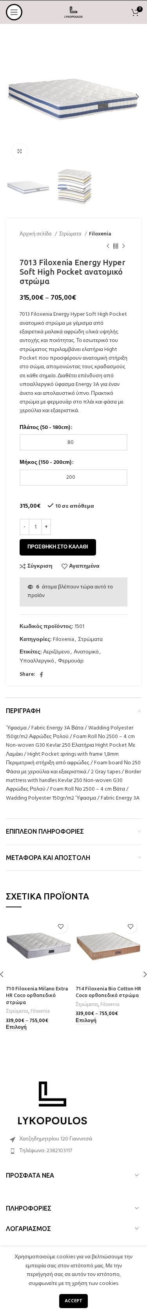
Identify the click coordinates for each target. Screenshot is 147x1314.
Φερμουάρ (70, 661)
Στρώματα (71, 234)
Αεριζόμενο (56, 652)
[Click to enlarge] (19, 151)
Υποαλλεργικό (37, 661)
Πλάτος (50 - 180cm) (45, 428)
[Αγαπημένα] (61, 926)
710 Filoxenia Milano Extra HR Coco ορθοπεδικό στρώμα (37, 995)
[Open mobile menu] (14, 12)
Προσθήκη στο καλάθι (57, 547)
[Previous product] (108, 246)
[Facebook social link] (41, 675)
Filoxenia (100, 234)
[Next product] (123, 246)
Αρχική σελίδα (36, 234)
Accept (73, 1301)
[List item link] (73, 1151)
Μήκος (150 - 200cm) (45, 462)
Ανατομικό (86, 652)
